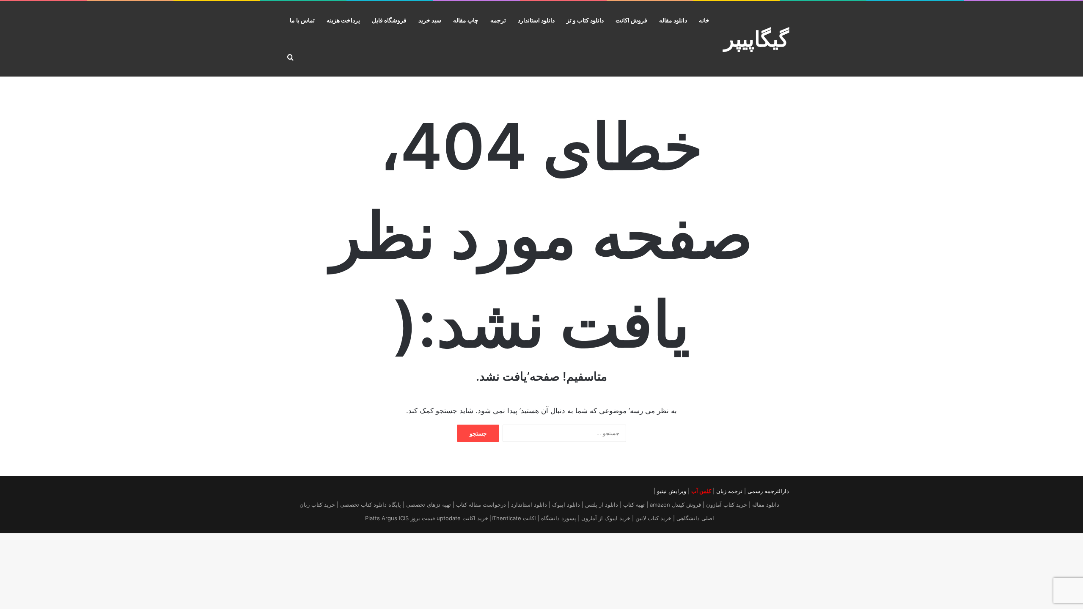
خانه (704, 20)
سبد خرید (429, 20)
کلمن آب (701, 491)
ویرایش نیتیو (671, 491)
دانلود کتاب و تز (585, 20)
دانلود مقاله (673, 20)
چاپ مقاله (465, 20)
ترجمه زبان (729, 491)
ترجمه (498, 20)
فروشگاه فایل (389, 20)
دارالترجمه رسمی (768, 491)
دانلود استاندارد (536, 20)
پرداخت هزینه (343, 20)
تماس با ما (302, 20)
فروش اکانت (631, 20)
